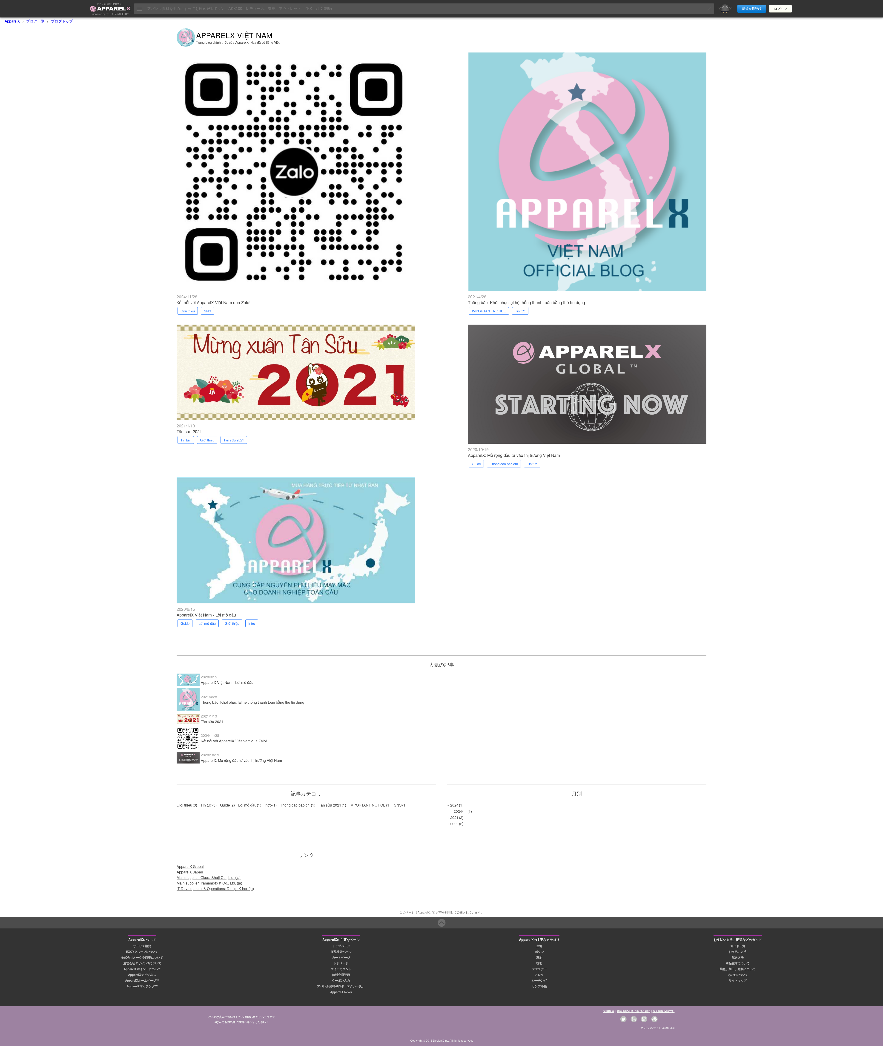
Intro (268, 805)
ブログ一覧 (35, 21)
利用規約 (608, 1011)
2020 (454, 823)
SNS (398, 805)
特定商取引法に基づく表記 (633, 1011)
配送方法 (738, 957)
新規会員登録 (751, 9)
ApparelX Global (190, 866)
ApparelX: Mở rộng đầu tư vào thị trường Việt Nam (514, 455)
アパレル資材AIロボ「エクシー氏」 (341, 986)
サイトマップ (738, 980)
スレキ (539, 975)
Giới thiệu (184, 805)
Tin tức (206, 805)
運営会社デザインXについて (142, 963)
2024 (454, 805)
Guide (225, 805)
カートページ (341, 957)
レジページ (341, 963)
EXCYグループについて (142, 952)
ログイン (780, 9)
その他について (737, 975)
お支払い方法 (738, 952)
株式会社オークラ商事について (142, 957)
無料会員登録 (341, 975)
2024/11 (460, 811)
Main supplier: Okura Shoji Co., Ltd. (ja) (209, 877)
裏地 (539, 957)
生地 (539, 946)
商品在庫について (738, 963)
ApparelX (12, 21)
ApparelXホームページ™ (142, 980)
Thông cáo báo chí (295, 805)
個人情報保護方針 (664, 1011)
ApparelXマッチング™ (142, 986)
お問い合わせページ (256, 1017)
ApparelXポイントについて (142, 969)
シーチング (539, 980)
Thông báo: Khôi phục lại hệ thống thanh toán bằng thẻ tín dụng (526, 302)
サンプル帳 (539, 986)
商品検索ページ (341, 952)
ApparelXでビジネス (142, 975)
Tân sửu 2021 (189, 431)
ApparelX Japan (190, 872)
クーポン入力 (341, 980)
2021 (454, 817)
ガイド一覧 (737, 946)
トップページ (341, 946)
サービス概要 (142, 946)
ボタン (539, 952)
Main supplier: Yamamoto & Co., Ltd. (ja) (209, 883)
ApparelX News (341, 992)
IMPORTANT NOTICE (368, 805)
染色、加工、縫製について (738, 969)
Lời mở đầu (247, 805)
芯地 (539, 963)
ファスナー (539, 969)
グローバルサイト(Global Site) (658, 1027)
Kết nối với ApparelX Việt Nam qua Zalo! (213, 302)
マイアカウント (341, 969)
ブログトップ (62, 21)
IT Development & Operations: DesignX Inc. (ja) (215, 888)
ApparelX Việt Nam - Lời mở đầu (206, 615)
